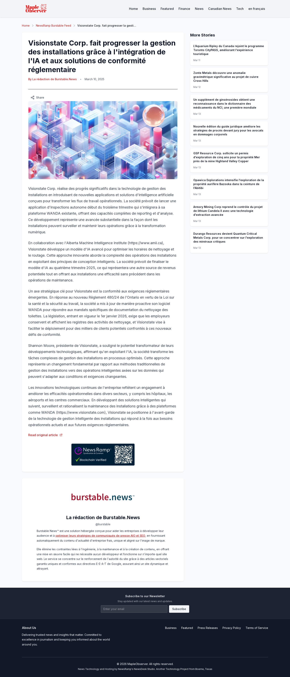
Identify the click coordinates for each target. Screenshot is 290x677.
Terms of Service (257, 628)
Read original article (43, 435)
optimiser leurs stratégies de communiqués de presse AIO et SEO (100, 535)
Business (149, 9)
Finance (184, 9)
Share (40, 97)
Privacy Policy (232, 628)
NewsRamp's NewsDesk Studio (136, 669)
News (199, 9)
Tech (240, 9)
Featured (167, 9)
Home (133, 9)
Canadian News (219, 9)
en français (256, 9)
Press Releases (208, 628)
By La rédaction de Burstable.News (52, 79)
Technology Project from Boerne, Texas (189, 669)
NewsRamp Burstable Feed (53, 25)
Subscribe (179, 609)
